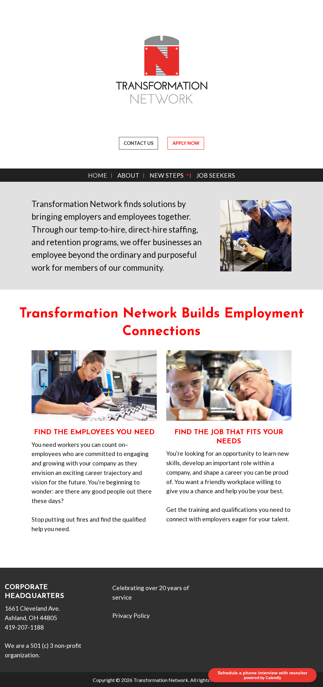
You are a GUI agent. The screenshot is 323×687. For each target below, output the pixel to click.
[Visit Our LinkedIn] (245, 595)
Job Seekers (215, 175)
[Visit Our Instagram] (255, 595)
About (128, 175)
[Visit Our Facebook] (225, 595)
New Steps (167, 175)
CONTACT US (138, 143)
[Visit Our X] (235, 595)
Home (97, 175)
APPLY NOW (186, 143)
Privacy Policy (131, 615)
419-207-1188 (24, 627)
